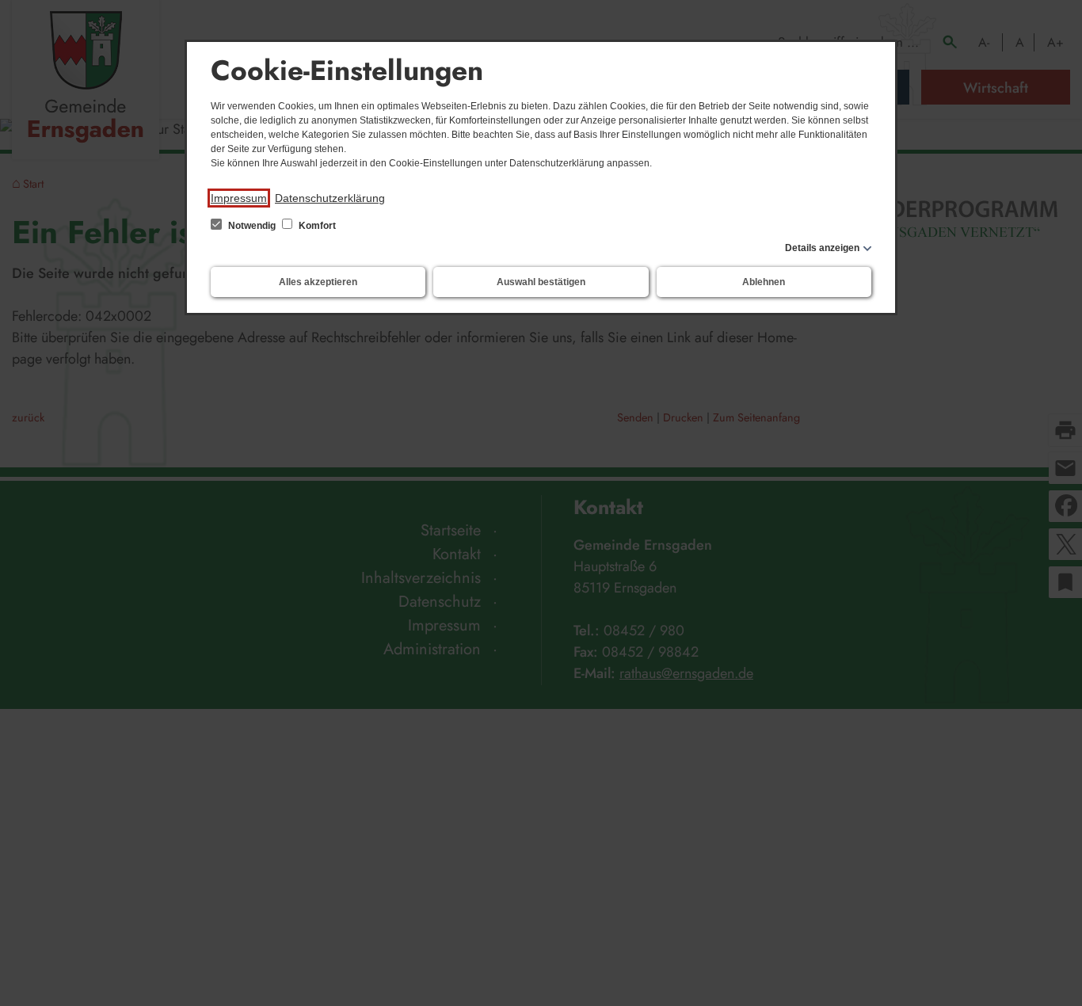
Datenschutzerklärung (330, 198)
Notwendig (252, 225)
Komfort (316, 225)
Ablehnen (763, 282)
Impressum (239, 198)
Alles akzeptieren (318, 282)
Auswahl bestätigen (541, 282)
